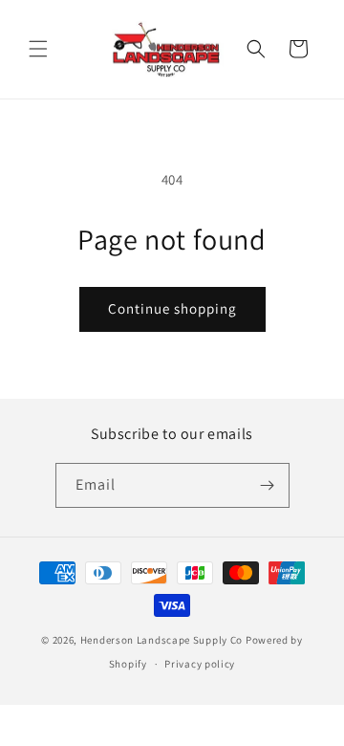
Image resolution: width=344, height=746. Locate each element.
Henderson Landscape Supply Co (161, 640)
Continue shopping (172, 308)
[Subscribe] (268, 485)
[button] (38, 49)
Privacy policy (199, 663)
